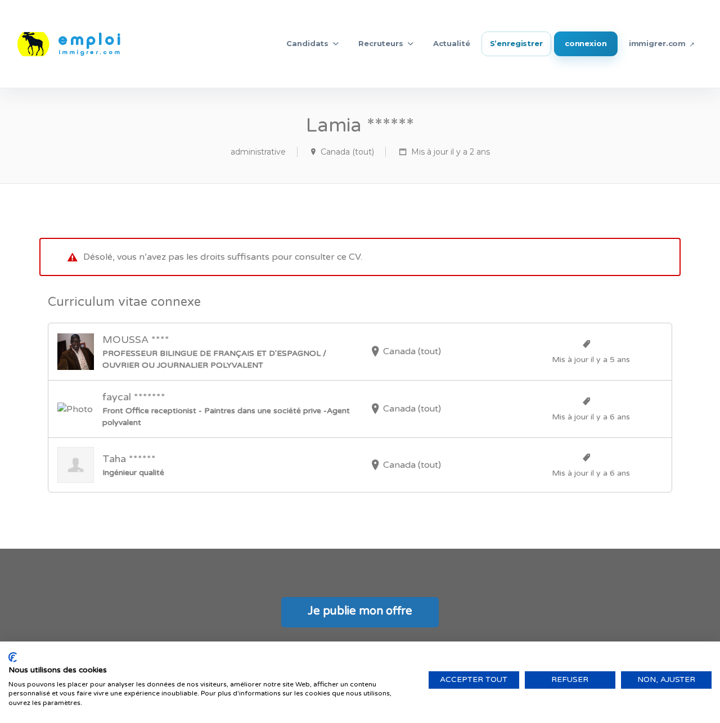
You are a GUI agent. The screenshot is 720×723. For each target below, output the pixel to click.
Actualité (451, 43)
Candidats (307, 43)
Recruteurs (380, 43)
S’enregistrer (516, 43)
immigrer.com (657, 43)
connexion (586, 43)
